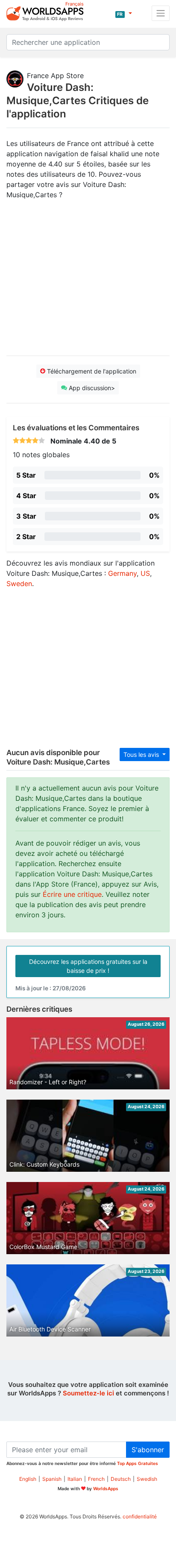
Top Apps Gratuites (137, 1463)
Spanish (52, 1479)
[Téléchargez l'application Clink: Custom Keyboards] (88, 1145)
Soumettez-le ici (88, 1393)
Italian (74, 1479)
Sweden (19, 583)
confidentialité (140, 1516)
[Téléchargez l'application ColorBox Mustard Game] (88, 1219)
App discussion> (91, 387)
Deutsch (121, 1479)
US (145, 573)
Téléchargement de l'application (90, 371)
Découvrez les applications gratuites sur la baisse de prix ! (88, 966)
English (27, 1479)
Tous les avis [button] (142, 754)
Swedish (147, 1479)
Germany (122, 573)
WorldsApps (105, 1488)
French (96, 1479)
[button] (123, 13)
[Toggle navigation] (161, 13)
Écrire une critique (72, 894)
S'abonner (148, 1449)
